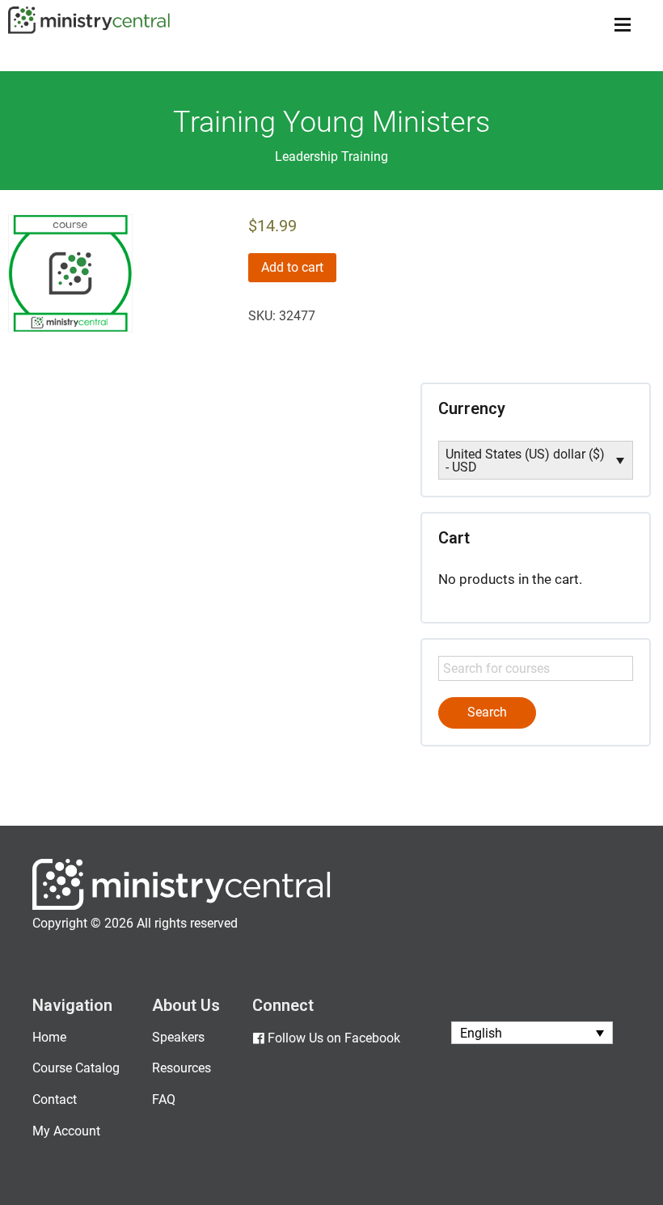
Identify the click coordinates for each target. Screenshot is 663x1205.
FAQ (163, 1099)
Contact (54, 1099)
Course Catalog (76, 1068)
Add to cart (292, 267)
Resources (181, 1068)
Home (49, 1037)
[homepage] (181, 906)
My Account (66, 1131)
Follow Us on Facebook (334, 1038)
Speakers (178, 1037)
